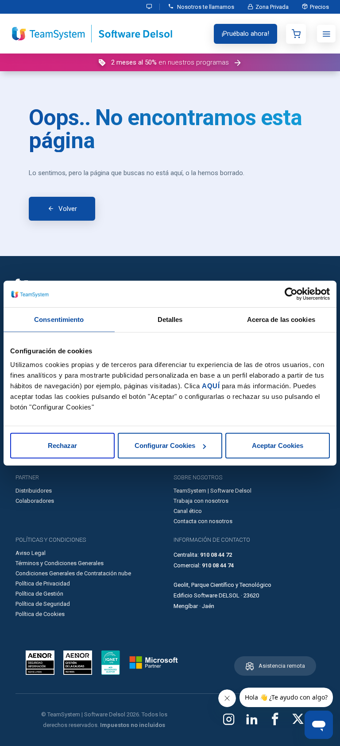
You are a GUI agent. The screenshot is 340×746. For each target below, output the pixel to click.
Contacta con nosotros (203, 521)
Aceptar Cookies (277, 445)
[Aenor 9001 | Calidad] (78, 662)
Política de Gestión (39, 593)
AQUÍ (211, 386)
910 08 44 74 (218, 565)
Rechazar (62, 445)
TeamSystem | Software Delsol (212, 490)
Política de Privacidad (42, 583)
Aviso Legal (30, 553)
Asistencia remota (282, 665)
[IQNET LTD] (111, 663)
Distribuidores (33, 490)
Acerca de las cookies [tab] (281, 319)
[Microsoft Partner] (153, 662)
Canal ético (188, 511)
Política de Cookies (40, 614)
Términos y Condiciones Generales (59, 563)
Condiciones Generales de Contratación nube (73, 573)
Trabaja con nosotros (201, 500)
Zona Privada (272, 7)
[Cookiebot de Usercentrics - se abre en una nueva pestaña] (291, 293)
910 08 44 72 (216, 554)
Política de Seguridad (42, 604)
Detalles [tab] (170, 319)
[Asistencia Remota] (149, 7)
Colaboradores (34, 500)
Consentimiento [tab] (59, 319)
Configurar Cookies (165, 445)
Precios (319, 7)
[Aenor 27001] (42, 662)
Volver (67, 209)
